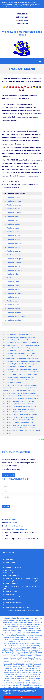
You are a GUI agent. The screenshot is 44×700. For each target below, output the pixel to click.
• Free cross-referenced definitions (14, 597)
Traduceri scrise (16, 393)
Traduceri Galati (27, 660)
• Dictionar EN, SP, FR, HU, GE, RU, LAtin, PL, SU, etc (20, 578)
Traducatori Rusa (25, 372)
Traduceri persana (14, 312)
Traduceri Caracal (16, 668)
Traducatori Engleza (25, 348)
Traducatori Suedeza (26, 377)
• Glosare (5, 605)
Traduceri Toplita (16, 648)
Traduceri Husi (38, 618)
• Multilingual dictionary (10, 573)
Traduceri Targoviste (31, 668)
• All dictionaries (7, 570)
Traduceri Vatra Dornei (14, 666)
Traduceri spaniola (14, 213)
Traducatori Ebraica (10, 348)
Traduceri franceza (14, 205)
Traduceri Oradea (33, 631)
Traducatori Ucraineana (25, 380)
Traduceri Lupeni (14, 628)
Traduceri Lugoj (27, 666)
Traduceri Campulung (17, 631)
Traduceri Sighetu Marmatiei (23, 620)
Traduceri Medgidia (29, 670)
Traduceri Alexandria (17, 676)
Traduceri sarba (13, 282)
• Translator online (8, 565)
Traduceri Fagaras (26, 656)
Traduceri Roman (18, 654)
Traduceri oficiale (9, 385)
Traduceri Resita (24, 633)
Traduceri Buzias (24, 646)
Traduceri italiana (13, 209)
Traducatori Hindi (24, 356)
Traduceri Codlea (6, 648)
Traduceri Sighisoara (18, 622)
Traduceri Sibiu (8, 654)
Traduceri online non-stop (19, 388)
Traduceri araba (13, 228)
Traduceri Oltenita (26, 618)
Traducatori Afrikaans (11, 337)
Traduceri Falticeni (32, 681)
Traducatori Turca (9, 380)
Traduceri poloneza (14, 278)
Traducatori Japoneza (17, 358)
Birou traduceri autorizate (29, 396)
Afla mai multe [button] (8, 693)
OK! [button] (22, 697)
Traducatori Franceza (11, 353)
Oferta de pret (9, 475)
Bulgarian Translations (21, 412)
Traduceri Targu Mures (22, 644)
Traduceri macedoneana (16, 316)
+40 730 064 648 (11, 523)
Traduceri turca (13, 289)
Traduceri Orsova (9, 679)
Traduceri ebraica (13, 239)
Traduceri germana (14, 201)
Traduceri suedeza (14, 262)
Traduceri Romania (34, 622)
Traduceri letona (13, 301)
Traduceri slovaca (13, 286)
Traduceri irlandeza (14, 247)
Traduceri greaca (13, 220)
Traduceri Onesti (29, 648)
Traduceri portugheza (15, 259)
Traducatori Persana (26, 366)
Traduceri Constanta (34, 642)
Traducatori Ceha (9, 342)
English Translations (20, 404)
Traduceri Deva (10, 652)
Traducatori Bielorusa (27, 337)
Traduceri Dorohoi (21, 624)
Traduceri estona (13, 309)
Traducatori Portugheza (28, 369)
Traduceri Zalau (22, 652)
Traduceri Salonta (8, 637)
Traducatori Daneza (32, 345)
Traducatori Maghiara (11, 364)
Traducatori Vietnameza (12, 382)
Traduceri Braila (26, 687)
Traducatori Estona (10, 350)
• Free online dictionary (10, 575)
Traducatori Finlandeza (26, 350)
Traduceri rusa (12, 216)
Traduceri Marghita (9, 644)
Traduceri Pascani (27, 658)
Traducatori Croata (17, 345)
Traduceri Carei (21, 678)
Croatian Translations (21, 414)
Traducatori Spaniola (10, 377)
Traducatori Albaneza (24, 334)
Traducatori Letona (32, 358)
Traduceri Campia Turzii (23, 637)
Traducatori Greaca (10, 356)
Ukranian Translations (21, 425)
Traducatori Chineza (23, 342)
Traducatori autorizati (11, 396)
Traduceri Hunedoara (11, 633)
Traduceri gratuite (29, 393)
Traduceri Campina (18, 681)
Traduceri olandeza (14, 266)
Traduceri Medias (24, 672)
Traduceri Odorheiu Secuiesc (20, 642)
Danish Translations (20, 401)
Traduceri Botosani (33, 624)
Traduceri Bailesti (11, 646)
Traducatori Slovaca (15, 374)
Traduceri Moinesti (25, 664)
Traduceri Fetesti (10, 664)
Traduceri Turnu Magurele (32, 654)
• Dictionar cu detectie (10, 583)
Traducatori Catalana (26, 340)
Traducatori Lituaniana (11, 361)
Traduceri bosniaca (14, 320)
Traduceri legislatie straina (21, 390)
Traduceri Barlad (36, 660)
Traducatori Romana (10, 372)
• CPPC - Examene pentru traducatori (15, 610)
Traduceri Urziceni (35, 644)
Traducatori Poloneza (11, 369)
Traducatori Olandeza (11, 366)
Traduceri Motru (23, 662)
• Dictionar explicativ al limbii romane (15, 607)
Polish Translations (20, 417)
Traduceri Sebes (22, 635)
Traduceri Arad (8, 683)
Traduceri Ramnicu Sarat (36, 635)
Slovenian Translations (21, 422)
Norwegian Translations (21, 406)
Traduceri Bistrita (26, 628)
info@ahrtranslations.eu (16, 526)
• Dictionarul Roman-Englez (11, 567)
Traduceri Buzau (9, 650)
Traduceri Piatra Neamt (11, 656)
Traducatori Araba (9, 334)
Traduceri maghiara (14, 270)
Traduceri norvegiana (15, 255)
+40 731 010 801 (11, 519)
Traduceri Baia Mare (8, 620)
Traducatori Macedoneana (30, 361)
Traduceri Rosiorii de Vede (25, 683)
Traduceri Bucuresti (12, 685)
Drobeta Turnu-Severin (25, 639)
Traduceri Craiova (34, 662)
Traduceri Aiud (15, 658)
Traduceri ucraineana (15, 293)
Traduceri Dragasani (11, 674)
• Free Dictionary (8, 599)
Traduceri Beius (26, 685)
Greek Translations (19, 409)
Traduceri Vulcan (38, 685)
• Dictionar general (8, 562)
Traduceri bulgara (13, 224)
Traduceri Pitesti (14, 672)
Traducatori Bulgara (10, 340)
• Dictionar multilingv (9, 591)
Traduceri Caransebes (22, 650)
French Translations (10, 398)
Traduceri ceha (12, 274)
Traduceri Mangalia (14, 639)
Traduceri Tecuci (29, 626)
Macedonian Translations (22, 430)
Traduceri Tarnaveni (10, 624)
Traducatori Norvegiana (28, 364)
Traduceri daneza (13, 236)
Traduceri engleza (13, 197)
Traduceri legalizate (23, 385)
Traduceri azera (13, 305)
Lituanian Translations (21, 428)
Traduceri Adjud (18, 670)
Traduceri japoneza (14, 251)
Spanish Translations (25, 398)
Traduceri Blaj (35, 646)
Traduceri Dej (36, 672)
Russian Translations (20, 420)
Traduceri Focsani (19, 626)
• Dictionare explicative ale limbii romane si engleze (20, 581)
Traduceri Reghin (8, 626)
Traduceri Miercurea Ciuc (32, 676)
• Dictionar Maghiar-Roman (11, 602)
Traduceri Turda (8, 670)
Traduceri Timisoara (35, 652)
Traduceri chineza (13, 232)
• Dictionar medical (8, 594)
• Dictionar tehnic (8, 559)
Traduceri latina (13, 297)
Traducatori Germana (27, 353)
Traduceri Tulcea (25, 674)
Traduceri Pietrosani (11, 687)
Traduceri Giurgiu (11, 662)
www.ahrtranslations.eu (18, 529)
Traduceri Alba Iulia (10, 618)
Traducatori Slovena (30, 374)
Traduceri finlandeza (14, 243)
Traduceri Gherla (16, 660)
